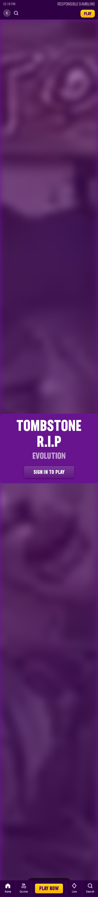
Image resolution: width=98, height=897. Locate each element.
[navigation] (7, 13)
